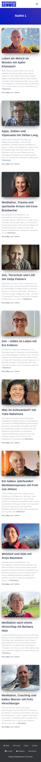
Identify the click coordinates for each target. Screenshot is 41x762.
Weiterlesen (6, 89)
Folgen (17, 746)
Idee (26, 746)
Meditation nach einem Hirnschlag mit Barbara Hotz (17, 626)
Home (7, 746)
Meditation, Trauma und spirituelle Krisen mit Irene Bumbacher (19, 206)
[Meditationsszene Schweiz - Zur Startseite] (10, 4)
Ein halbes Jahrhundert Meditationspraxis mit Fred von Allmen (20, 485)
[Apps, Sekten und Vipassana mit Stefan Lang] (20, 113)
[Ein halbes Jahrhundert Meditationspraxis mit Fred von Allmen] (20, 463)
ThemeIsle (29, 757)
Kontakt (33, 751)
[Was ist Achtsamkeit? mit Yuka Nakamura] (20, 392)
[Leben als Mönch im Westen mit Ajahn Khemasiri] (20, 40)
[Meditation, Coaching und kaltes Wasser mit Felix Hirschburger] (20, 677)
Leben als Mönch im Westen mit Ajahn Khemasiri (15, 62)
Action (9, 751)
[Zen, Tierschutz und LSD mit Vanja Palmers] (20, 257)
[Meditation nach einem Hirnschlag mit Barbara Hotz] (20, 604)
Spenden (21, 751)
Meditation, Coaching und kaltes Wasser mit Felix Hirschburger (19, 699)
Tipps (36, 746)
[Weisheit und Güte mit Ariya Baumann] (20, 536)
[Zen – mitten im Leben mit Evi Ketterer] (20, 323)
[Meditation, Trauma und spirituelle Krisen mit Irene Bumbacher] (20, 184)
